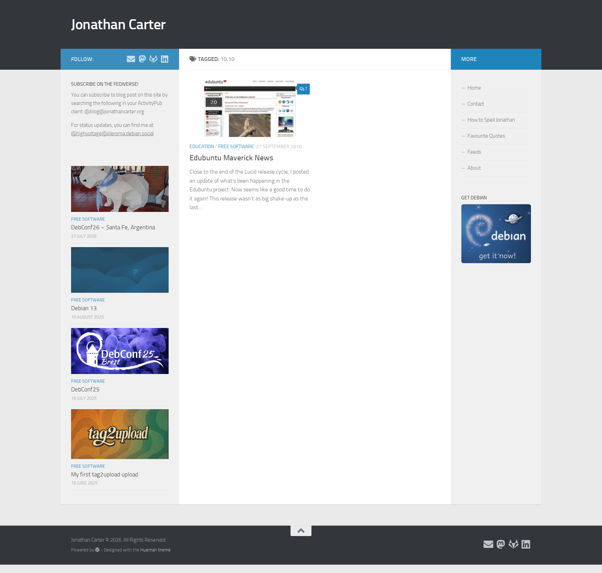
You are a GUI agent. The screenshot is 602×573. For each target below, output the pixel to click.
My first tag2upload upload (104, 474)
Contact (476, 104)
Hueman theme (155, 549)
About (474, 168)
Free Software (236, 147)
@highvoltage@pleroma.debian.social (112, 133)
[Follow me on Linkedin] (164, 59)
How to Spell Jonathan (491, 120)
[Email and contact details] (131, 59)
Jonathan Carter (118, 24)
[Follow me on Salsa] (153, 59)
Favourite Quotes (486, 136)
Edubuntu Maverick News (231, 157)
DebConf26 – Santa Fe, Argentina (113, 227)
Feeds (474, 152)
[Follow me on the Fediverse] (142, 59)
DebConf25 (85, 389)
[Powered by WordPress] (97, 550)
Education (202, 147)
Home (474, 88)
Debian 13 (84, 308)
